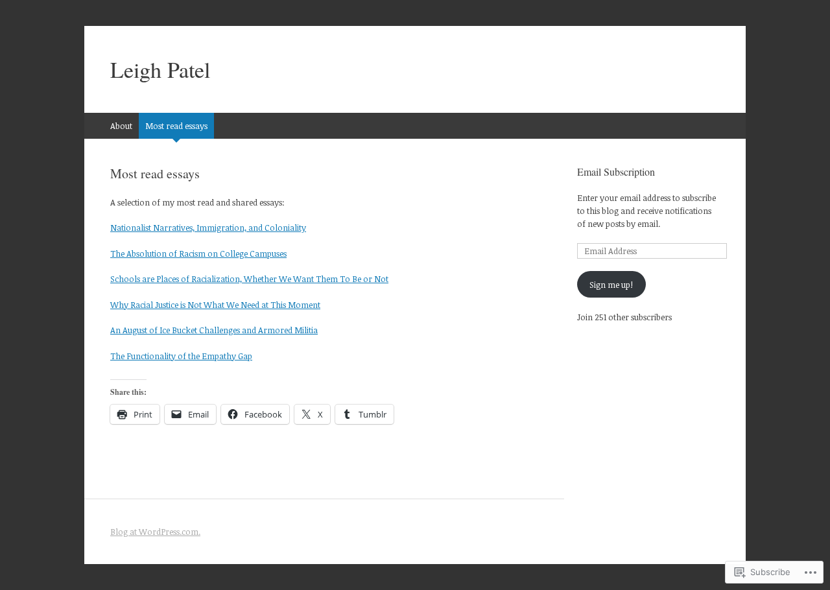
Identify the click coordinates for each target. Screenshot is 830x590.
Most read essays (176, 126)
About (121, 126)
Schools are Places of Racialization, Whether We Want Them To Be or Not (249, 279)
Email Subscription (616, 171)
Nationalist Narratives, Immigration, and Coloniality (208, 227)
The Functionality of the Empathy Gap (181, 356)
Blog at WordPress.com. (155, 531)
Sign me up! (611, 284)
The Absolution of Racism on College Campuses (198, 253)
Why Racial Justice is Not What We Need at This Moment (215, 305)
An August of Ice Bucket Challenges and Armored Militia (214, 330)
